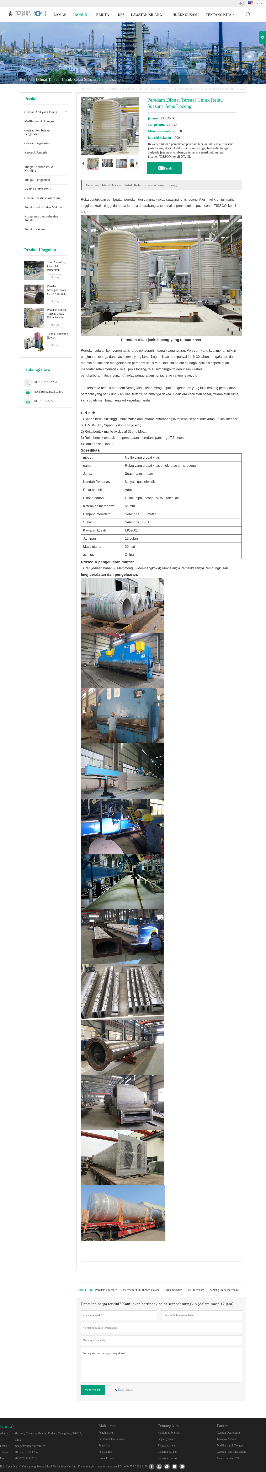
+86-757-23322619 (45, 401)
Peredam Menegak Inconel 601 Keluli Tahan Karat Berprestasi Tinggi (57, 290)
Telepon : (5, 1452)
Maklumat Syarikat (169, 1432)
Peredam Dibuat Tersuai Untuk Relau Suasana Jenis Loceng (56, 313)
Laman (60, 14)
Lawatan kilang (146, 14)
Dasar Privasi (106, 1458)
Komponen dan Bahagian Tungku (41, 218)
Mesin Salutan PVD (37, 189)
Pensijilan (104, 1445)
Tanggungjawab (167, 1445)
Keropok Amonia (35, 152)
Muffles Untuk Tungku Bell (154, 88)
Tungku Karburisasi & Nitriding (39, 168)
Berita (102, 14)
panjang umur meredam (224, 1290)
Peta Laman (105, 1451)
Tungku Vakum (34, 229)
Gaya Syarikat (166, 1439)
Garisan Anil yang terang (40, 112)
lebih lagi (54, 277)
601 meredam (196, 1290)
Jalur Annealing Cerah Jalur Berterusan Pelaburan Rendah (56, 266)
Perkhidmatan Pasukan (112, 1439)
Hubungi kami (185, 14)
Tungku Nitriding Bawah (57, 335)
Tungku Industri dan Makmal (43, 207)
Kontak (7, 1426)
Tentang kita (219, 14)
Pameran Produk (167, 1458)
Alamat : (5, 1433)
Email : (4, 1445)
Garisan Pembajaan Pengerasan (37, 132)
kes (121, 14)
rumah (86, 89)
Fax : (3, 1458)
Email (165, 167)
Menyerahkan (93, 1389)
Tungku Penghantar (37, 180)
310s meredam (173, 1290)
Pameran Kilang (167, 1451)
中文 (242, 3)
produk (80, 14)
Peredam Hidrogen (106, 1290)
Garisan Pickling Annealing (42, 198)
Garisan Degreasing (37, 143)
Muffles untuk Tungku (121, 88)
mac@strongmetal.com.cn (49, 391)
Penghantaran (106, 1432)
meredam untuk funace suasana (141, 1290)
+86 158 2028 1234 (45, 382)
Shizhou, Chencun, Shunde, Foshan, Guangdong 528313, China (48, 1436)
